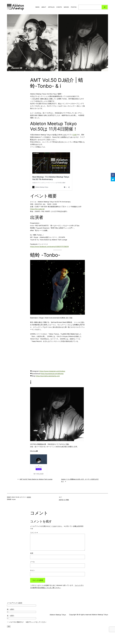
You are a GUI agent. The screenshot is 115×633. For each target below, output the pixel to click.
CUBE (75, 135)
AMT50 (61, 500)
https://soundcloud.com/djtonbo (52, 373)
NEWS (29, 497)
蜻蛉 (67, 500)
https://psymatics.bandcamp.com (48, 376)
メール (32, 562)
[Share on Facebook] (113, 175)
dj (64, 500)
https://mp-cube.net (37, 209)
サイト (32, 570)
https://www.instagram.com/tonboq (52, 371)
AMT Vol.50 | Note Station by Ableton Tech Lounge (36, 479)
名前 (31, 553)
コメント (34, 532)
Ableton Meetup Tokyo (58, 615)
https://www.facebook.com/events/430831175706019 (49, 246)
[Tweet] (113, 179)
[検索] (105, 7)
